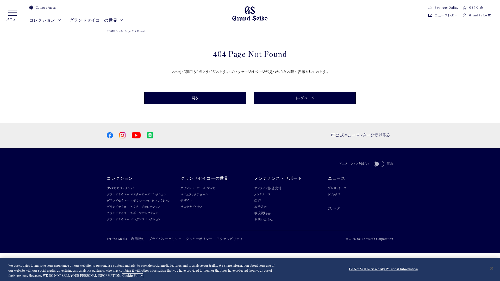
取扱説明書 (262, 213)
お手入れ (260, 206)
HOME (111, 31)
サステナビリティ (191, 206)
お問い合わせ (263, 219)
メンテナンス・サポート (278, 178)
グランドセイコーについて (197, 188)
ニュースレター (446, 15)
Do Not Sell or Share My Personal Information (383, 269)
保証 (257, 200)
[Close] (491, 268)
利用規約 (138, 239)
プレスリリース (337, 188)
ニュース (336, 178)
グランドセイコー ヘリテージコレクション (133, 206)
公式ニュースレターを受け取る (362, 135)
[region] (250, 269)
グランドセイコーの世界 (94, 20)
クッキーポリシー (199, 239)
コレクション (42, 20)
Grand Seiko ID (480, 15)
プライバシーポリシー (165, 239)
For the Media (117, 239)
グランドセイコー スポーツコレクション (132, 213)
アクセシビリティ (230, 239)
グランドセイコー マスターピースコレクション (136, 194)
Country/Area (46, 7)
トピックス (334, 194)
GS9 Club (476, 7)
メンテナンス (262, 194)
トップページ (305, 98)
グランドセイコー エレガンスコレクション (134, 219)
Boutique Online (446, 7)
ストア (334, 208)
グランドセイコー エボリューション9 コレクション (139, 200)
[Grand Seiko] (249, 13)
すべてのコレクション (121, 188)
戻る (195, 98)
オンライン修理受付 (267, 188)
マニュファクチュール (194, 194)
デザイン (186, 200)
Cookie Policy (132, 275)
